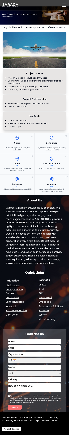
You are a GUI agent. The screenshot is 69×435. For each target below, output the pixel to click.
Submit (15, 407)
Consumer (12, 314)
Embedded (45, 301)
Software (44, 310)
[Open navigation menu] (64, 5)
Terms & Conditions (28, 402)
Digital (42, 284)
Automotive (12, 297)
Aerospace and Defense (14, 291)
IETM (41, 289)
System (43, 314)
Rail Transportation (16, 310)
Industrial (11, 306)
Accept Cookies (11, 429)
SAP (41, 293)
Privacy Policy (14, 402)
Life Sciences (13, 285)
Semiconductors (15, 301)
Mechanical (45, 297)
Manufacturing (47, 319)
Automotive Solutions (51, 306)
